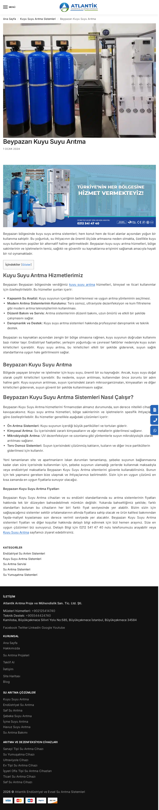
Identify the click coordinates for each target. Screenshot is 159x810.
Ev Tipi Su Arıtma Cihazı (20, 765)
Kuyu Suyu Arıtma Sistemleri (38, 18)
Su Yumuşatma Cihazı (19, 754)
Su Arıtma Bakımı (15, 732)
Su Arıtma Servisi (14, 564)
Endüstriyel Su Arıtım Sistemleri (24, 553)
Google (47, 627)
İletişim (8, 669)
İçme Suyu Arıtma (15, 721)
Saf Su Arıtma (12, 710)
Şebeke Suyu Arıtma (17, 716)
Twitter (23, 627)
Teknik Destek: (14, 616)
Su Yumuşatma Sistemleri (20, 574)
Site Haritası (11, 676)
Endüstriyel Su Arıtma (18, 705)
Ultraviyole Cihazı (15, 760)
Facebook (10, 627)
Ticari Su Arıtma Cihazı (19, 776)
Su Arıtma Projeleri (16, 655)
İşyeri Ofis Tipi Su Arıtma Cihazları (27, 771)
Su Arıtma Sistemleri (16, 569)
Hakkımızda (11, 648)
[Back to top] (150, 803)
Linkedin (35, 627)
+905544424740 (38, 616)
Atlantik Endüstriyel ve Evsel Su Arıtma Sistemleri (50, 792)
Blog (6, 682)
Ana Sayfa (9, 18)
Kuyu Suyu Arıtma (16, 532)
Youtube (59, 627)
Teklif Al (8, 662)
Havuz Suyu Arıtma (16, 727)
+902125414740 (43, 611)
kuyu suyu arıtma (82, 284)
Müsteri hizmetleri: (17, 611)
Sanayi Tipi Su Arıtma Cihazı (23, 749)
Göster (26, 264)
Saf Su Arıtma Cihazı (17, 782)
